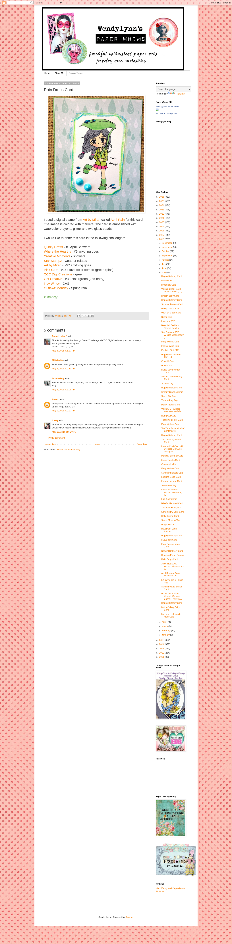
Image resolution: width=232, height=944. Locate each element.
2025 (162, 201)
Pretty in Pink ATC (170, 350)
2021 (162, 218)
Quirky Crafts (53, 247)
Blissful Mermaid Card (172, 503)
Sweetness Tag (168, 485)
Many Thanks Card (170, 404)
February (166, 630)
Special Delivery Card (172, 551)
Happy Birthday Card (171, 276)
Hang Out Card (168, 416)
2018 (162, 230)
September (167, 255)
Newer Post (50, 444)
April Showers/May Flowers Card (170, 574)
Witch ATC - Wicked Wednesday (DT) (171, 410)
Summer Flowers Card (172, 473)
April (164, 622)
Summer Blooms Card (172, 304)
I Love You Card (169, 540)
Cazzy (55, 420)
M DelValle (57, 360)
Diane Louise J (59, 336)
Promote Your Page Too (166, 113)
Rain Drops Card (169, 559)
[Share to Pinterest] (92, 316)
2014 (162, 644)
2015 (162, 640)
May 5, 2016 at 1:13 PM (63, 368)
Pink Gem (51, 270)
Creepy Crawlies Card (172, 392)
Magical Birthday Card (172, 456)
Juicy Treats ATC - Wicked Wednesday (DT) (172, 566)
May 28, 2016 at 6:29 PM (64, 432)
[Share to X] (85, 316)
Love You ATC (168, 321)
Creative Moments (57, 256)
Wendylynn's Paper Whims (167, 106)
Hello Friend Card (170, 516)
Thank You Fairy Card (172, 420)
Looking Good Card (171, 477)
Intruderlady (58, 378)
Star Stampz (53, 261)
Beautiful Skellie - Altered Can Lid (170, 326)
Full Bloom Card (169, 499)
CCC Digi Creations (58, 274)
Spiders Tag (167, 383)
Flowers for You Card (171, 481)
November (167, 247)
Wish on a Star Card (171, 312)
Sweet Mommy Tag (170, 520)
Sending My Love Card (172, 512)
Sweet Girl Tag (168, 396)
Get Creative (53, 279)
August (165, 260)
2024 (162, 205)
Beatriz (55, 399)
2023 (162, 209)
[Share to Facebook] (89, 316)
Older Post (142, 444)
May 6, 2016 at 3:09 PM (63, 389)
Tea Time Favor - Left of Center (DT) (172, 429)
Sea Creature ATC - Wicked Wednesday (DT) (172, 335)
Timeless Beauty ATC (171, 507)
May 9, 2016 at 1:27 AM (63, 410)
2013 (162, 648)
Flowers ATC (167, 280)
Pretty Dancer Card (170, 308)
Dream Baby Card (170, 296)
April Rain (118, 219)
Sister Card (166, 317)
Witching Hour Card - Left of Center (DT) (171, 290)
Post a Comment (56, 438)
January (166, 635)
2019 (162, 226)
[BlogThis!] (82, 316)
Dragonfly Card (168, 285)
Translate (180, 94)
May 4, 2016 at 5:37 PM (63, 350)
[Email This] (78, 316)
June (164, 268)
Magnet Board (168, 524)
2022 (162, 214)
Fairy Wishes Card (170, 341)
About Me (59, 73)
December (167, 243)
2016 (162, 239)
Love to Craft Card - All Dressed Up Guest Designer (172, 449)
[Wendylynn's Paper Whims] (157, 110)
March (165, 626)
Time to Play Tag (169, 400)
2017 (162, 235)
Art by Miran (91, 219)
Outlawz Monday (56, 288)
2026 (162, 197)
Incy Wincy (52, 283)
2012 (162, 653)
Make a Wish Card (170, 346)
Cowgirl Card (167, 361)
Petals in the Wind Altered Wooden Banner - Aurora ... (171, 596)
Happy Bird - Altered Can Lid (171, 355)
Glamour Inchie (168, 464)
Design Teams (76, 73)
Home (47, 73)
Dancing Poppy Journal (173, 555)
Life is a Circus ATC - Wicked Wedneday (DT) (172, 492)
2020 (162, 222)
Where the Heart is (57, 251)
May (164, 272)
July (164, 264)
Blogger (129, 917)
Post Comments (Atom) (68, 449)
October (166, 251)
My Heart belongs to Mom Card (171, 615)
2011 (162, 657)
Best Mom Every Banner (169, 530)
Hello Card (166, 365)
